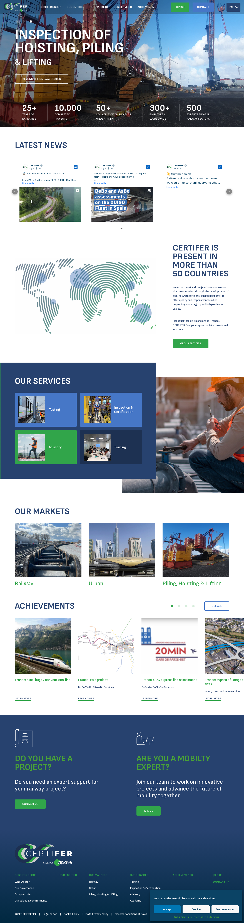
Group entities (23, 894)
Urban (92, 888)
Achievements (147, 7)
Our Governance (24, 888)
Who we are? (22, 882)
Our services (123, 7)
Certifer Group (50, 7)
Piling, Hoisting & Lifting (103, 894)
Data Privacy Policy (197, 917)
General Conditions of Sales (131, 914)
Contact (203, 7)
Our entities (75, 7)
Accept (167, 909)
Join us (180, 7)
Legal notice (213, 917)
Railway (93, 882)
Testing (54, 410)
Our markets (99, 7)
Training (120, 447)
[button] (16, 21)
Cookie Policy (179, 917)
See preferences (225, 909)
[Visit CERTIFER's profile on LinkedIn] (25, 167)
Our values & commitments (31, 900)
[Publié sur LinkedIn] (76, 167)
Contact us (221, 882)
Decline (196, 909)
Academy (135, 900)
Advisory (55, 447)
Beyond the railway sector (41, 79)
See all (217, 606)
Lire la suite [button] (28, 183)
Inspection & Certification (123, 409)
